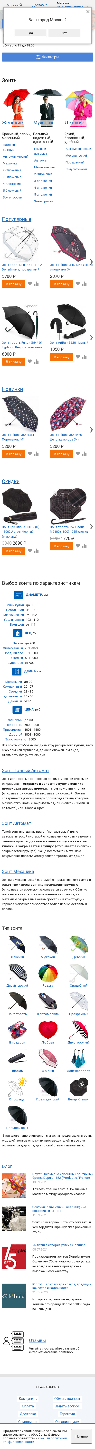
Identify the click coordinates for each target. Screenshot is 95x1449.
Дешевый (15, 720)
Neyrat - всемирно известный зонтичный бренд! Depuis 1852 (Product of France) (62, 1175)
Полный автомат (9, 147)
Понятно (82, 1436)
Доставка (39, 5)
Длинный (15, 701)
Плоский (17, 1071)
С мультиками (76, 169)
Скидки (10, 481)
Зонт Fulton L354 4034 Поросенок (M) (18, 437)
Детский (78, 957)
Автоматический (15, 156)
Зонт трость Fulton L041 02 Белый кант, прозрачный (22, 267)
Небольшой (15, 610)
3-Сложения (12, 177)
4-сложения (12, 184)
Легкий (18, 643)
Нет (64, 33)
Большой (17, 624)
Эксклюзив (13, 739)
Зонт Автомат (16, 823)
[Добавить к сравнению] (36, 283)
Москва (13, 5)
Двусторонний (78, 1042)
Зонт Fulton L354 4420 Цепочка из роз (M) (66, 437)
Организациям (67, 1422)
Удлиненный (12, 696)
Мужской (48, 957)
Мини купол (15, 605)
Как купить (28, 1399)
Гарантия (67, 1414)
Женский (17, 957)
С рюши (48, 1071)
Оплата (28, 1406)
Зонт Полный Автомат (25, 770)
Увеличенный (14, 619)
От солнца (17, 1099)
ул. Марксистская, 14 (72, 7)
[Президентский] (48, 1096)
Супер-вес (15, 663)
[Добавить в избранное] (29, 283)
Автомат (41, 160)
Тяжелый (16, 658)
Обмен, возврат (67, 1399)
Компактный (12, 686)
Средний (15, 691)
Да (31, 33)
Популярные (16, 219)
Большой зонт (17, 1128)
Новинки (12, 389)
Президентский (47, 1099)
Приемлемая (12, 729)
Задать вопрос (67, 1406)
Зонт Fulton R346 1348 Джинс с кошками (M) (71, 267)
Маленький (13, 682)
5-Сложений (12, 190)
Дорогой (15, 734)
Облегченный (13, 648)
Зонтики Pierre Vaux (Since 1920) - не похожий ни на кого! (59, 1209)
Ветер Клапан (78, 1099)
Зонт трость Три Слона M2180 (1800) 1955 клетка (69, 529)
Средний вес (13, 653)
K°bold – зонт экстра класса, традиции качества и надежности (61, 1286)
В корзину (13, 284)
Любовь (48, 1042)
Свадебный (78, 985)
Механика (10, 163)
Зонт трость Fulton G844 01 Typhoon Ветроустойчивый (22, 345)
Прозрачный (75, 162)
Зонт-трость (12, 197)
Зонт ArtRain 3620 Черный (69, 342)
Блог (7, 1166)
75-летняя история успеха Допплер (59, 1245)
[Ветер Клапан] (78, 1096)
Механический (45, 167)
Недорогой (14, 725)
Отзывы (37, 1340)
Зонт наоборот (78, 1071)
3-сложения (43, 181)
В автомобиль (48, 1014)
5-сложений (43, 194)
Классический (13, 615)
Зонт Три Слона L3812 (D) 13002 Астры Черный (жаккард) (20, 531)
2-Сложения (12, 170)
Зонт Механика (18, 871)
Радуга (48, 985)
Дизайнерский (17, 985)
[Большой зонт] (17, 1124)
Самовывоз (27, 1422)
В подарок (17, 1042)
